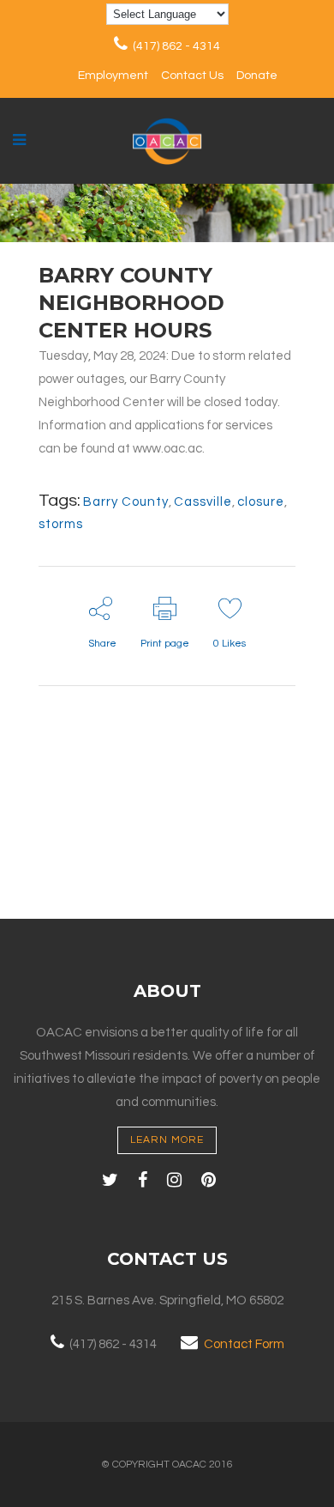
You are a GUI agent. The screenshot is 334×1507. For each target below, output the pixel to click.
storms (61, 524)
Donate (256, 76)
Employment (113, 76)
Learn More (167, 1139)
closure (260, 501)
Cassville (203, 501)
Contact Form (244, 1344)
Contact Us (192, 76)
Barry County (126, 501)
